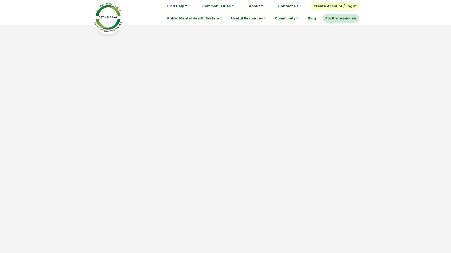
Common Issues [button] (216, 6)
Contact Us (288, 6)
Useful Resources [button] (247, 18)
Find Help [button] (175, 6)
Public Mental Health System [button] (193, 18)
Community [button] (285, 18)
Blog (312, 18)
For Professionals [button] (341, 18)
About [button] (254, 6)
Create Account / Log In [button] (335, 6)
